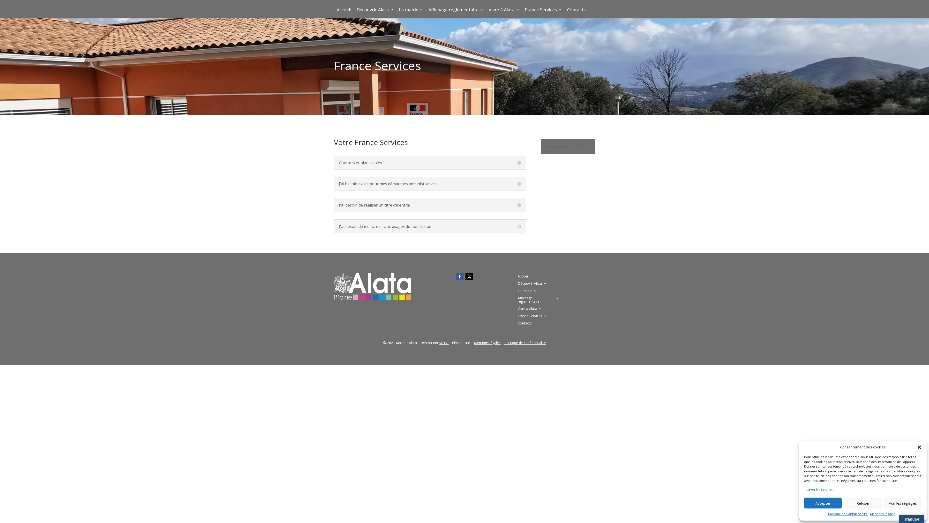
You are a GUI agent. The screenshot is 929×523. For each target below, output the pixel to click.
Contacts (576, 10)
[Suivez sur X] (469, 276)
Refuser (863, 503)
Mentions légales (882, 514)
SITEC (443, 342)
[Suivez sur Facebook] (460, 276)
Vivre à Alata (502, 10)
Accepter (823, 503)
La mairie (408, 10)
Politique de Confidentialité (848, 514)
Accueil (344, 10)
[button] (919, 447)
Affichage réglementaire (453, 10)
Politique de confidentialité (525, 342)
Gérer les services (820, 489)
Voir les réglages (903, 503)
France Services (541, 10)
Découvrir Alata (373, 10)
